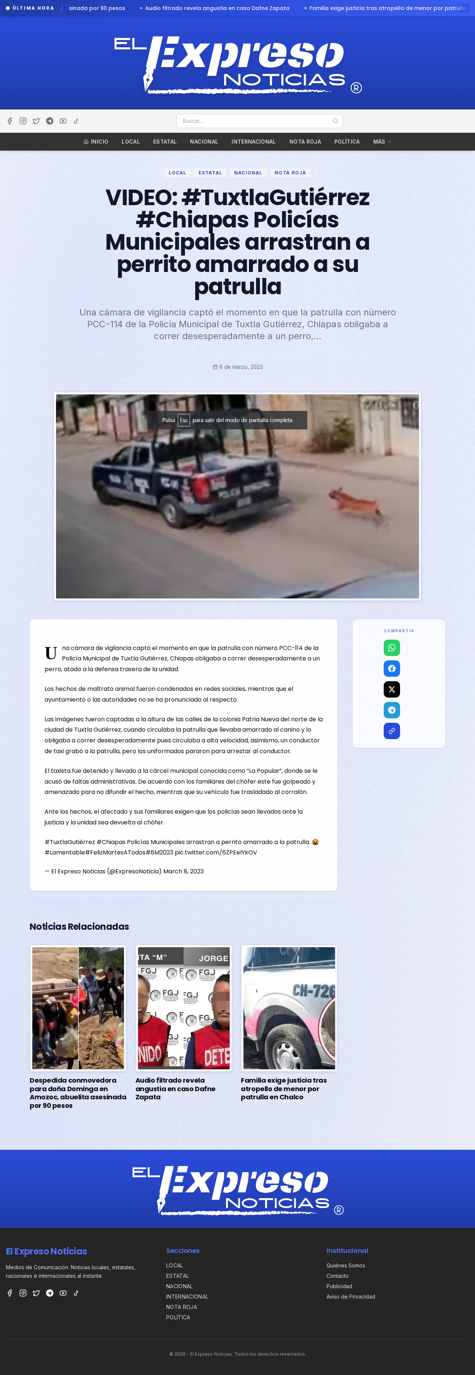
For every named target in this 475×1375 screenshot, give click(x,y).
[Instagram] (23, 121)
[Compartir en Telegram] (392, 710)
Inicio (99, 141)
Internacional (254, 141)
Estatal (165, 141)
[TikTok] (76, 121)
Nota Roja (305, 141)
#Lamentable (65, 852)
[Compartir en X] (392, 689)
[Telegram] (49, 121)
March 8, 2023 (183, 871)
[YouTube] (63, 121)
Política (347, 141)
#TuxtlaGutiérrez (70, 842)
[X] (36, 121)
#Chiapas (110, 842)
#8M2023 (159, 852)
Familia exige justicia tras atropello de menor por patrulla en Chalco (271, 8)
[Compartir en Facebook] (392, 668)
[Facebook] (9, 121)
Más (379, 141)
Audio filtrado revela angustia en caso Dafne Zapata (86, 8)
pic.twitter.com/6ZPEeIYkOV (216, 852)
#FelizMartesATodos (115, 852)
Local (131, 141)
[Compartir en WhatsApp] (392, 648)
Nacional (204, 141)
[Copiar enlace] (392, 731)
